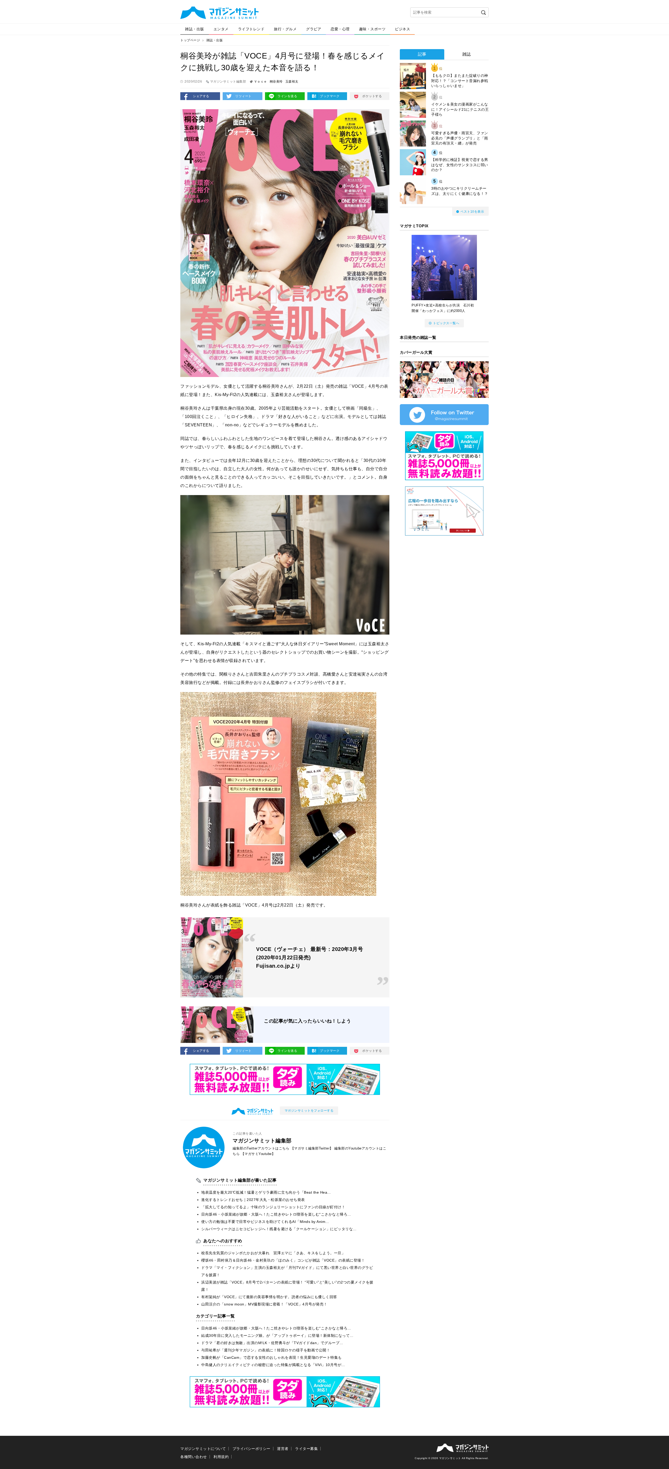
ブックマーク (329, 96)
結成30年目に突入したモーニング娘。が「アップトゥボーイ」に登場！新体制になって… (277, 1335)
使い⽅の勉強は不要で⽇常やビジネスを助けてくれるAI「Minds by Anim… (265, 1222)
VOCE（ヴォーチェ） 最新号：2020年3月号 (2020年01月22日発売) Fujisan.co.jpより (309, 957)
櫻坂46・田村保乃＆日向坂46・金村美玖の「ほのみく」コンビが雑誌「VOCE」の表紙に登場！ (283, 1260)
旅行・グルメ (285, 29)
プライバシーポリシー (251, 1449)
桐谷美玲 (276, 81)
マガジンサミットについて (203, 1449)
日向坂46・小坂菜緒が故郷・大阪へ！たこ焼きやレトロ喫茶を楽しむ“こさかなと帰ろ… (276, 1214)
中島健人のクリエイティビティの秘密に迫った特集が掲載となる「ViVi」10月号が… (273, 1365)
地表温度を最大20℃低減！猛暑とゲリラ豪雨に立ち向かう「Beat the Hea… (266, 1192)
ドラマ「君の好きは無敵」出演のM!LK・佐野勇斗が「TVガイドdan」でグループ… (272, 1343)
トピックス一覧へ (446, 323)
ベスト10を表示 (472, 211)
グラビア (313, 29)
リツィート (243, 96)
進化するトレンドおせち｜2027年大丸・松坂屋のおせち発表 (253, 1200)
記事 (422, 54)
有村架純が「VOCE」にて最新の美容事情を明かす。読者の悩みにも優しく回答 (269, 1297)
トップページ (190, 40)
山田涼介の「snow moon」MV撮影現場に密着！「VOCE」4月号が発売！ (264, 1304)
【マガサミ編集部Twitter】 (312, 1148)
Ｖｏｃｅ (260, 81)
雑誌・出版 (194, 29)
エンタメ (221, 29)
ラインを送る (287, 96)
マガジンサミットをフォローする (309, 1110)
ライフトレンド (251, 29)
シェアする (201, 96)
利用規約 (221, 1457)
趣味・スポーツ (372, 29)
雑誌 (466, 54)
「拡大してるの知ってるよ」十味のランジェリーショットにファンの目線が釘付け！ (273, 1207)
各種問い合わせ (193, 1457)
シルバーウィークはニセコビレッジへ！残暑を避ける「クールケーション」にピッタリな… (279, 1229)
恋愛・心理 (340, 29)
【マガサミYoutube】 (258, 1154)
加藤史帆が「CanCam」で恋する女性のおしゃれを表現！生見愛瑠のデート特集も (271, 1357)
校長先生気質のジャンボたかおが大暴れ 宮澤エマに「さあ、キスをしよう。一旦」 (273, 1253)
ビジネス (402, 29)
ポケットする (372, 96)
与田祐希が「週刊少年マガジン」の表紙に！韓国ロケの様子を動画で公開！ (265, 1350)
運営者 (283, 1449)
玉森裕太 (291, 81)
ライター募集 (306, 1449)
